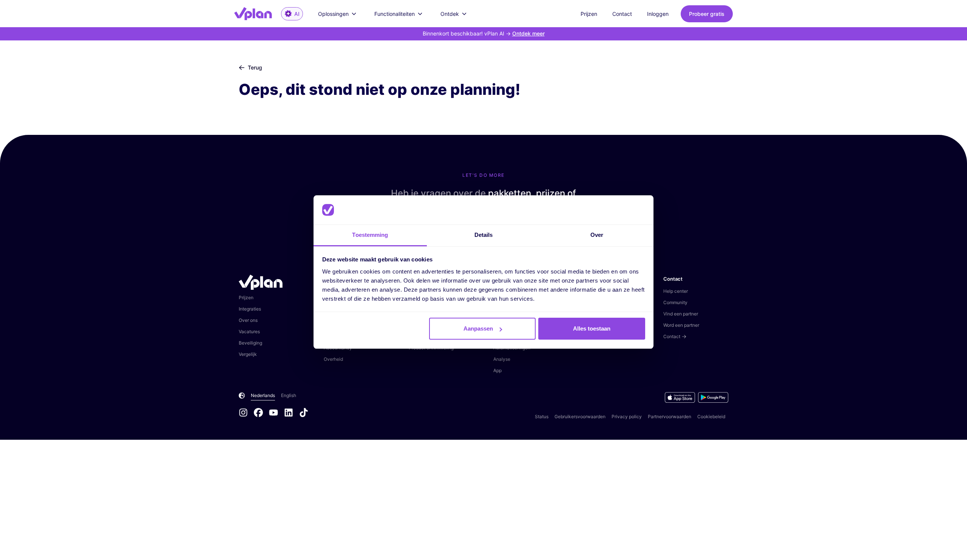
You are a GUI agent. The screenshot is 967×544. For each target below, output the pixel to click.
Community (675, 302)
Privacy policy (627, 416)
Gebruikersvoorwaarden (580, 416)
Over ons (248, 320)
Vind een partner (680, 314)
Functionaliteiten (394, 14)
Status (541, 416)
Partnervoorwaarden (669, 416)
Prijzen (589, 14)
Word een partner (681, 325)
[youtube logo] (276, 413)
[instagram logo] (246, 413)
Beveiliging (250, 343)
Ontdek (449, 14)
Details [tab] (483, 235)
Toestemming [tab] (370, 235)
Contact (622, 14)
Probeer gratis (706, 14)
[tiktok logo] (303, 413)
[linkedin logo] (291, 413)
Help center (675, 291)
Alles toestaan (591, 328)
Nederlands (263, 395)
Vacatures (249, 331)
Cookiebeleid (711, 416)
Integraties (250, 309)
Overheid (333, 359)
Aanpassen (478, 328)
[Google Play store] (713, 397)
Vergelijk (248, 354)
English (288, 395)
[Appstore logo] (681, 397)
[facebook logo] (261, 413)
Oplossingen (333, 14)
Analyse (501, 359)
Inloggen (658, 14)
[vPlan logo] (257, 13)
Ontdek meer (528, 33)
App (497, 370)
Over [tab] (596, 235)
